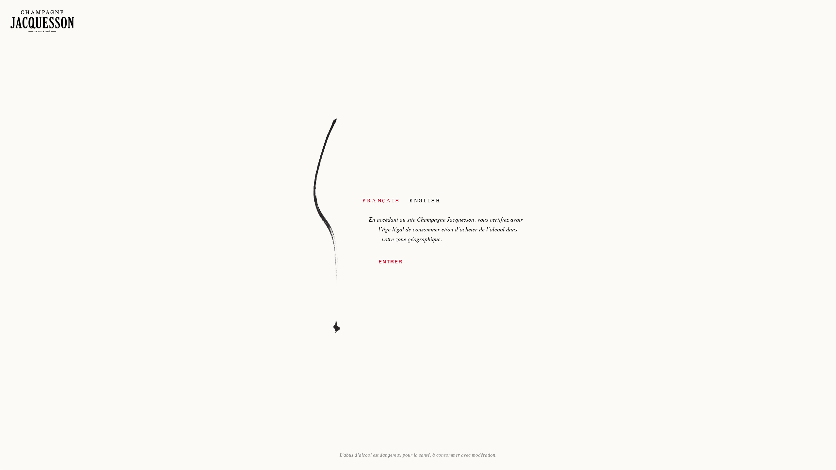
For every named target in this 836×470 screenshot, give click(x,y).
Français (381, 200)
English (425, 200)
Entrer (390, 261)
